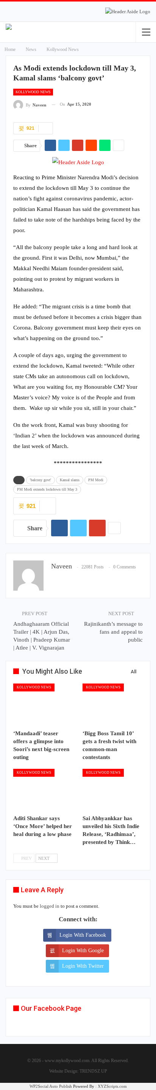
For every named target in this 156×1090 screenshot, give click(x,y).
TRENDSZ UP (93, 1071)
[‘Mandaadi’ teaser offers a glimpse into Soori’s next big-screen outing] (43, 704)
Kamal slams (70, 480)
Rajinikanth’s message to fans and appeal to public (113, 632)
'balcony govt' (40, 480)
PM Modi (95, 480)
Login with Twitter (83, 966)
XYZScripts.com (112, 1086)
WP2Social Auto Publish (51, 1086)
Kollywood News (33, 92)
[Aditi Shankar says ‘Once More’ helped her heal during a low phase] (43, 790)
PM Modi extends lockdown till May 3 (47, 489)
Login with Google (83, 950)
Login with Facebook (82, 935)
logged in (49, 906)
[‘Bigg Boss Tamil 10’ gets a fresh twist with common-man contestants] (113, 704)
